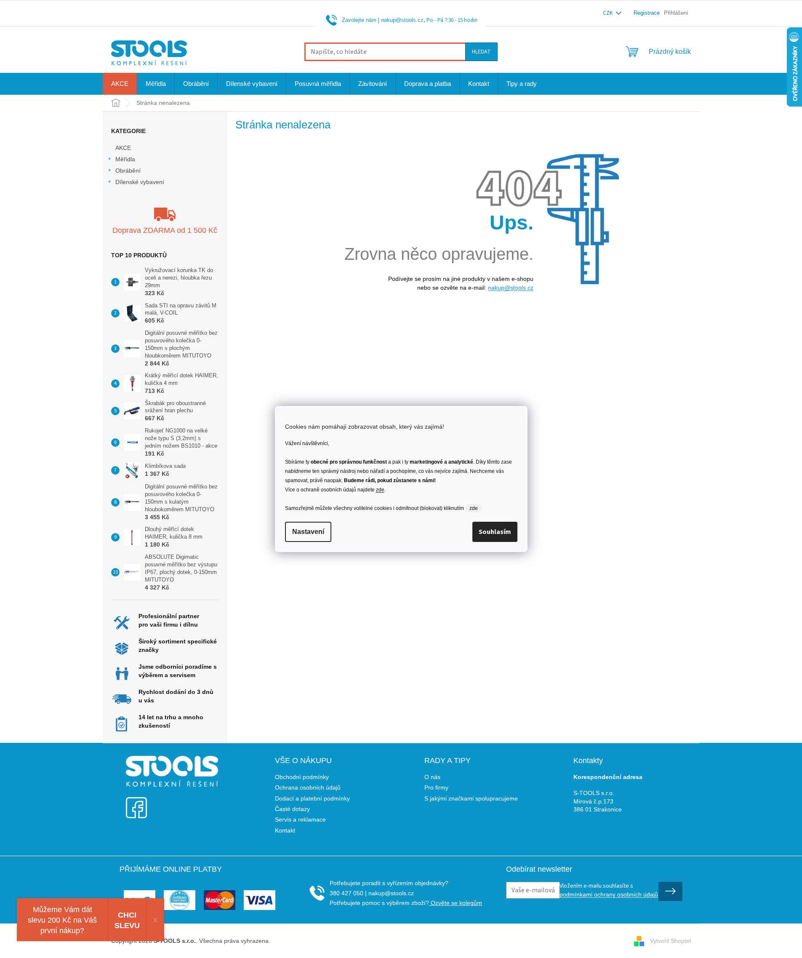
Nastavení (308, 531)
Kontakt (285, 830)
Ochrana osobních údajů (308, 787)
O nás (432, 777)
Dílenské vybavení (139, 182)
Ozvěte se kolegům (455, 902)
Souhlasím (495, 531)
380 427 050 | (348, 893)
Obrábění (128, 170)
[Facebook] (136, 802)
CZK (608, 13)
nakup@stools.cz (402, 20)
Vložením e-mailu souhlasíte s (609, 890)
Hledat (481, 52)
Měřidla (125, 159)
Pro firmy (436, 787)
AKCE (123, 147)
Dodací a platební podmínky (312, 798)
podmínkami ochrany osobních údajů (609, 894)
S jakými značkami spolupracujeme (471, 798)
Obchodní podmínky (302, 777)
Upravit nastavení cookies (306, 940)
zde (380, 490)
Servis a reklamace (300, 819)
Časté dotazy (292, 809)
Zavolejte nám (359, 20)
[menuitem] (120, 84)
